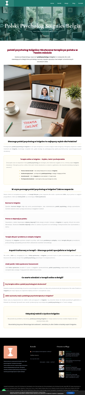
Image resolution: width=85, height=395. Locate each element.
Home (34, 31)
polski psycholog (42, 57)
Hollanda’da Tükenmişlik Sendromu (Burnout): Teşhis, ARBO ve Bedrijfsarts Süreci (72, 376)
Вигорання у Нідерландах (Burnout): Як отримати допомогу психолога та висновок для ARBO (73, 369)
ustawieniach (60, 393)
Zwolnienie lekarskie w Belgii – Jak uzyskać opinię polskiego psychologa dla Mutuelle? (73, 355)
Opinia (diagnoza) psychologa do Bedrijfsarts (73, 361)
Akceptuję (70, 393)
